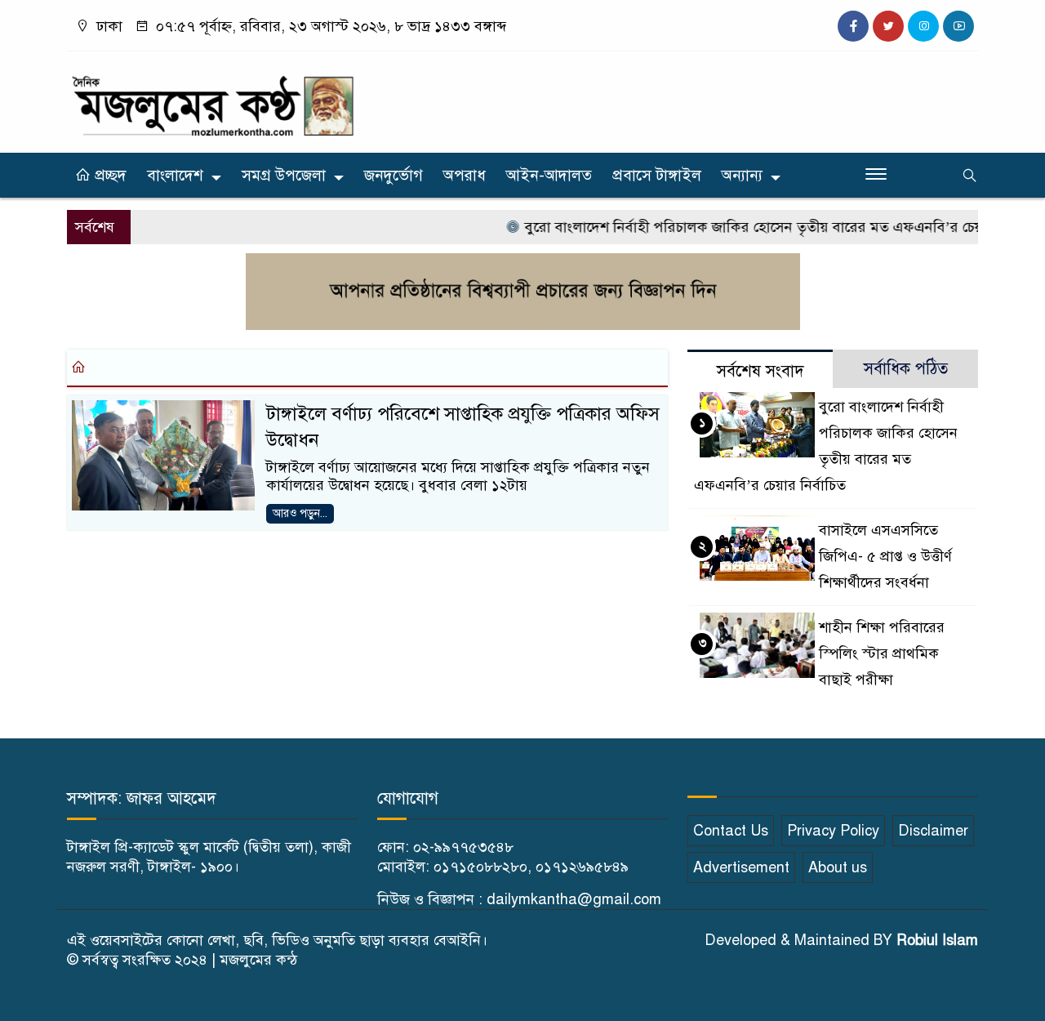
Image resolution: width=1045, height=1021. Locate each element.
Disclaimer (933, 831)
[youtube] (958, 26)
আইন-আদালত (549, 175)
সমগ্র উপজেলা (284, 175)
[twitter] (888, 26)
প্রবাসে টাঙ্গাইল (656, 175)
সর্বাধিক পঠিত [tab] (906, 369)
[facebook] (853, 26)
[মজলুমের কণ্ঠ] (212, 98)
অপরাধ (464, 175)
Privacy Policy (833, 831)
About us (837, 867)
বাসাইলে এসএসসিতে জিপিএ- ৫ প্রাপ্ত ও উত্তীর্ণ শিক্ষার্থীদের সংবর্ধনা (885, 556)
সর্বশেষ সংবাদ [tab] (760, 371)
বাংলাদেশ (175, 175)
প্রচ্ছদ (109, 175)
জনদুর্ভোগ (393, 175)
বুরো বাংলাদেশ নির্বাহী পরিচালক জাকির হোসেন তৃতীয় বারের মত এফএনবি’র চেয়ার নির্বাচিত (772, 227)
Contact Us (730, 831)
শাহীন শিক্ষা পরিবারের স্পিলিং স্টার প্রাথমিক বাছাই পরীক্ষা (882, 653)
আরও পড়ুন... (300, 513)
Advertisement (741, 867)
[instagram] (923, 26)
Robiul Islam (937, 940)
